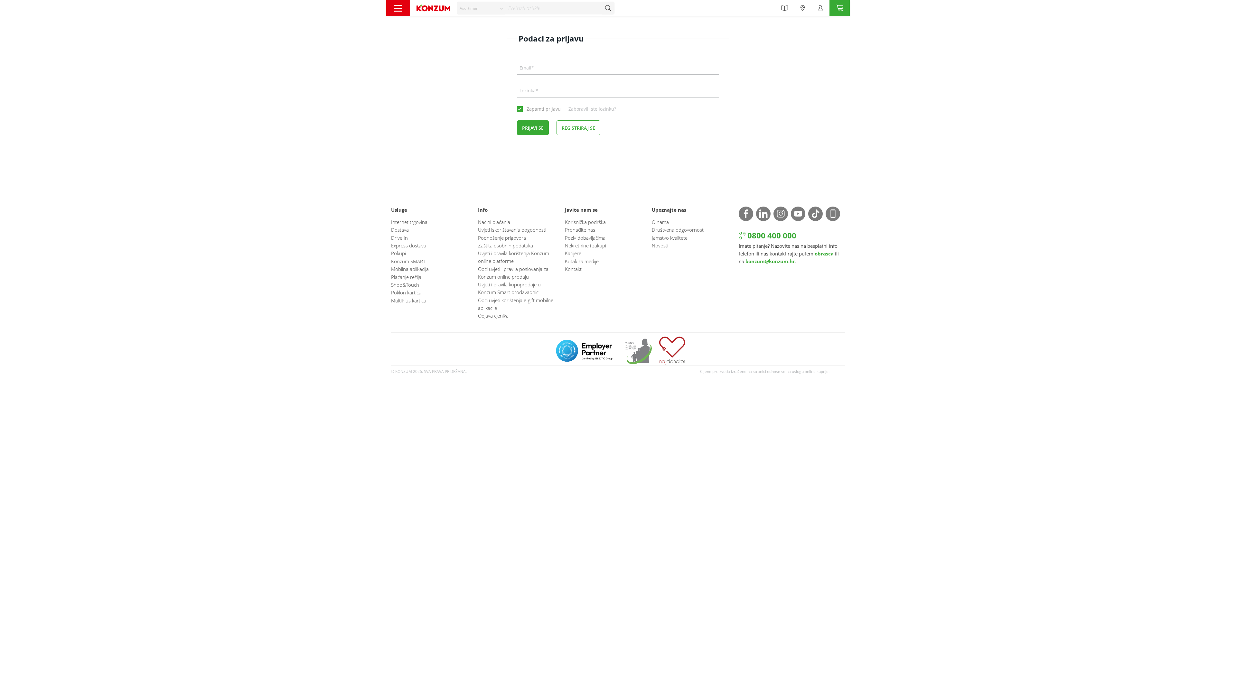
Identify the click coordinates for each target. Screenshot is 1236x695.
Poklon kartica (406, 292)
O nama (660, 222)
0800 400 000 (770, 235)
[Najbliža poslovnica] (802, 8)
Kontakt (573, 269)
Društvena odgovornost (678, 230)
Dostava (400, 230)
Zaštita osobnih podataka (505, 245)
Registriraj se (578, 128)
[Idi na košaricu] (839, 8)
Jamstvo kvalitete (670, 238)
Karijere (573, 253)
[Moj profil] (820, 8)
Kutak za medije (582, 261)
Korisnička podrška (585, 222)
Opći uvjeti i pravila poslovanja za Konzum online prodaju (513, 273)
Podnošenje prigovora (502, 238)
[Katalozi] (784, 8)
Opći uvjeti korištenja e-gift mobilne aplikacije (515, 304)
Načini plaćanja (494, 222)
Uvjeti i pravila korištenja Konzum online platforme (513, 257)
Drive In (399, 238)
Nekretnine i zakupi (585, 245)
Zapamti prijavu (544, 109)
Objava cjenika (493, 315)
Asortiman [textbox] (469, 8)
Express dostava (408, 245)
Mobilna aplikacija (410, 269)
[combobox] (481, 8)
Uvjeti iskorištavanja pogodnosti (512, 230)
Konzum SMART (408, 261)
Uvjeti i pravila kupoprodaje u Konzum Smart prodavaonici (509, 288)
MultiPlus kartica (408, 300)
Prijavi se (533, 128)
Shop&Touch (405, 285)
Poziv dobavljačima (585, 238)
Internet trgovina (409, 222)
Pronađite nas (580, 230)
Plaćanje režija (406, 277)
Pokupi (398, 253)
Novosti (660, 245)
